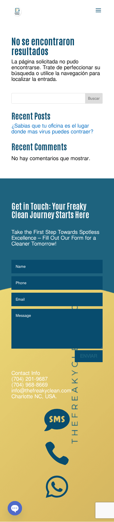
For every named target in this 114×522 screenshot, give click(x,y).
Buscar (94, 98)
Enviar (88, 356)
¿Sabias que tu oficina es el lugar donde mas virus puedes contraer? (52, 128)
